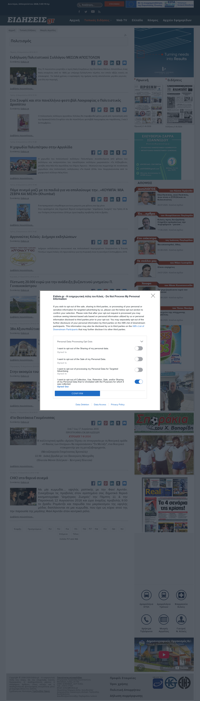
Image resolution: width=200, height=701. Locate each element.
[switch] (139, 348)
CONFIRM (77, 393)
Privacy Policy (118, 404)
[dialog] (100, 350)
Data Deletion (82, 404)
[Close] (154, 297)
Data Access (100, 404)
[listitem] (100, 341)
